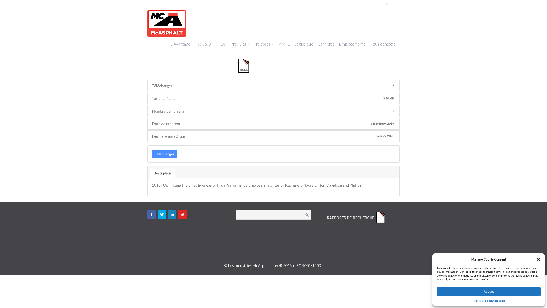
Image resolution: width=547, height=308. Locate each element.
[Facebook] (151, 214)
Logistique (303, 43)
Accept (489, 291)
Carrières (326, 43)
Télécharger (165, 154)
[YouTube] (182, 214)
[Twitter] (162, 214)
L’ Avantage (180, 43)
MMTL (284, 43)
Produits (238, 43)
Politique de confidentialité (489, 300)
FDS (222, 43)
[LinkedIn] (172, 214)
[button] (538, 259)
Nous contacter (383, 43)
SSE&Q (204, 43)
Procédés (261, 43)
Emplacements (352, 43)
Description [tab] (162, 173)
